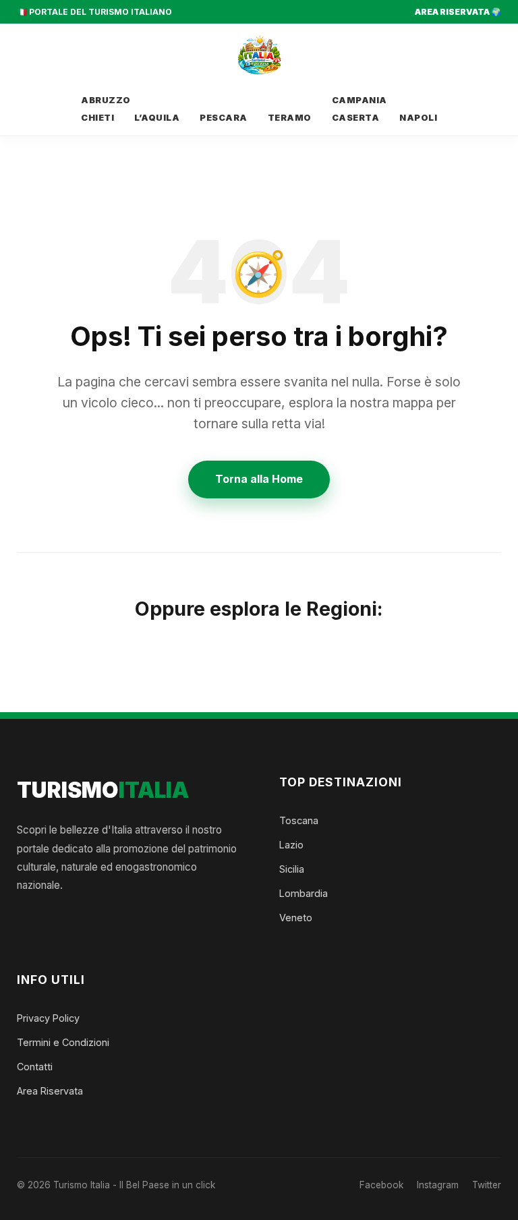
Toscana (298, 820)
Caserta (356, 118)
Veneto (295, 917)
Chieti (97, 118)
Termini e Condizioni (63, 1042)
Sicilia (291, 869)
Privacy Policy (48, 1018)
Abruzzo (106, 100)
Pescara (224, 118)
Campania (359, 100)
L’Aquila (156, 118)
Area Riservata (50, 1091)
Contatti (35, 1066)
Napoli (418, 118)
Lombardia (303, 893)
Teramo (290, 118)
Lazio (291, 844)
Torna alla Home (259, 479)
